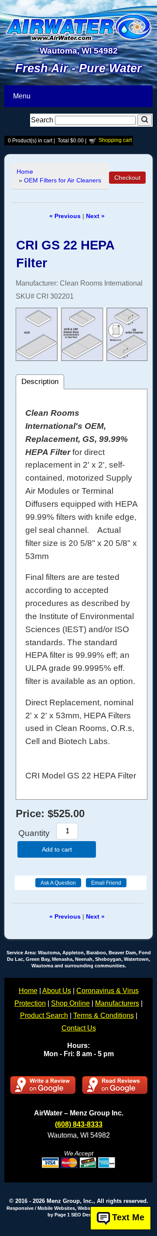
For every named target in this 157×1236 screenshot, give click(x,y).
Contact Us (78, 1028)
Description (39, 381)
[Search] (144, 120)
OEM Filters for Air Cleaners (62, 180)
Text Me (128, 1218)
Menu (22, 96)
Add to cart (57, 849)
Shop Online (70, 1003)
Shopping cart (115, 140)
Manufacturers (117, 1003)
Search (43, 120)
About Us (56, 990)
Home (25, 171)
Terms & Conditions (103, 1015)
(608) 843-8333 (78, 1124)
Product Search (44, 1015)
